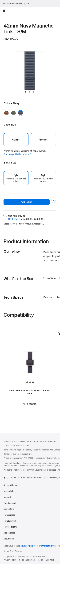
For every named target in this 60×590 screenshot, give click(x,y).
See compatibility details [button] (16, 154)
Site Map (50, 560)
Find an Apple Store (29, 546)
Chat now (14, 219)
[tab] (25, 92)
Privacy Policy (10, 560)
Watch (13, 478)
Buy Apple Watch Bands (31, 478)
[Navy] (20, 113)
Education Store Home (12, 3)
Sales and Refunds (27, 560)
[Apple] (5, 477)
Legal (40, 560)
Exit (28, 3)
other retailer (47, 546)
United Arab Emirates (13, 551)
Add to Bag (26, 202)
